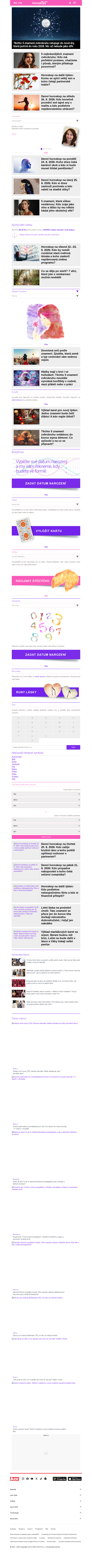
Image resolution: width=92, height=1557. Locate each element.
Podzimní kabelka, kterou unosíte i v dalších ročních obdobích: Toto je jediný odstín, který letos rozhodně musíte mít (51, 992)
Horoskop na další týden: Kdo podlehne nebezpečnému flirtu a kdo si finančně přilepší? (59, 891)
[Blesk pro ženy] (21, 3)
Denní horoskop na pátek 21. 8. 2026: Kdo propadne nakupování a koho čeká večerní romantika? (59, 870)
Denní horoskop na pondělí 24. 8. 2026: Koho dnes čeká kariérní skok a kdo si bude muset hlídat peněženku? (59, 163)
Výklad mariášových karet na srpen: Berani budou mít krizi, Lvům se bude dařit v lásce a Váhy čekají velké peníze (59, 938)
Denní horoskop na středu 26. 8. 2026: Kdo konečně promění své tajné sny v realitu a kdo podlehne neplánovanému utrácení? (58, 102)
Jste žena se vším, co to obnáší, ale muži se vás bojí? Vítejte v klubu (37, 1380)
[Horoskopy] (50, 2)
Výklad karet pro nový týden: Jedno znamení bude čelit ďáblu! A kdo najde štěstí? (59, 413)
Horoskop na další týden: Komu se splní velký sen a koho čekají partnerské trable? (58, 80)
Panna (14, 296)
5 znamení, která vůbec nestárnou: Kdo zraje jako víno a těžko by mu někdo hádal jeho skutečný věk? (57, 206)
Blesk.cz (15, 1069)
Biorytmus (18, 452)
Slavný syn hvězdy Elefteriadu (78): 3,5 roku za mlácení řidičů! (35, 1335)
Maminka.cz (16, 1234)
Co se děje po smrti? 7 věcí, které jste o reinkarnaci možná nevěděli (59, 274)
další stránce (17, 400)
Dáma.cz (15, 1289)
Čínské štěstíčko (18, 556)
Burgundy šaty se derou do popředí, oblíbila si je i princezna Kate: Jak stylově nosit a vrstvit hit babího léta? (51, 982)
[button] (60, 1479)
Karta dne (15, 504)
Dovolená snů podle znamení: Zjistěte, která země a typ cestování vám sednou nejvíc (59, 355)
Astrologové (16, 121)
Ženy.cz (15, 1377)
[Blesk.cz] (14, 1479)
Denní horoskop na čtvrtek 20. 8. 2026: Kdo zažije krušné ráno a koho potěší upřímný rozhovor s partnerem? (58, 850)
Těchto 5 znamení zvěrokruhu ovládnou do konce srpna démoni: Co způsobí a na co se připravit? (57, 437)
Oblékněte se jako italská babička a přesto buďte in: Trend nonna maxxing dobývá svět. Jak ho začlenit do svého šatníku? (53, 972)
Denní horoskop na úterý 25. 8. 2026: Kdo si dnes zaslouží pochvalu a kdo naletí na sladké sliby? (59, 184)
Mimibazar (16, 1179)
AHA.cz (15, 1333)
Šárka (14, 134)
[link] (23, 1478)
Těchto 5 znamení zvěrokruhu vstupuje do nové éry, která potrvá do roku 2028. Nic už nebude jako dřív (43, 45)
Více (46, 153)
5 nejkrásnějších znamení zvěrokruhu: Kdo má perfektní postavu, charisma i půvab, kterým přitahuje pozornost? (59, 60)
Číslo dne (15, 605)
